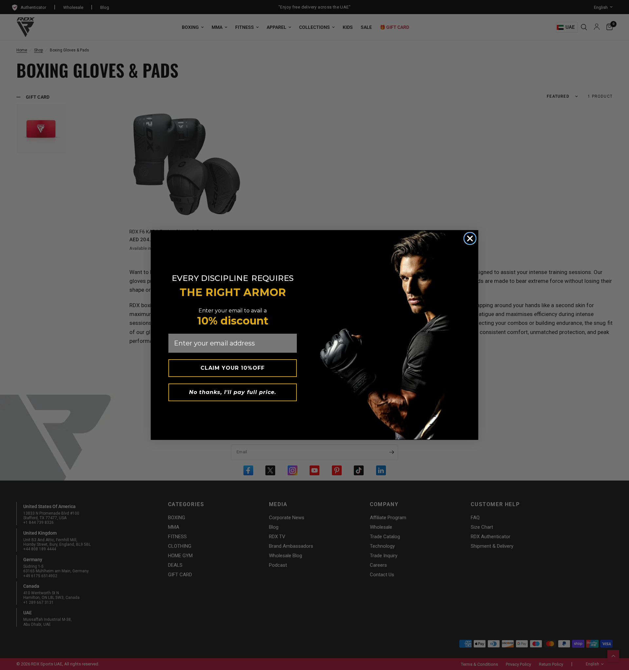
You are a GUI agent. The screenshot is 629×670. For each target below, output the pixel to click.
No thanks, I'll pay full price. (232, 392)
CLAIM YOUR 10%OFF (232, 368)
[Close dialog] (470, 238)
